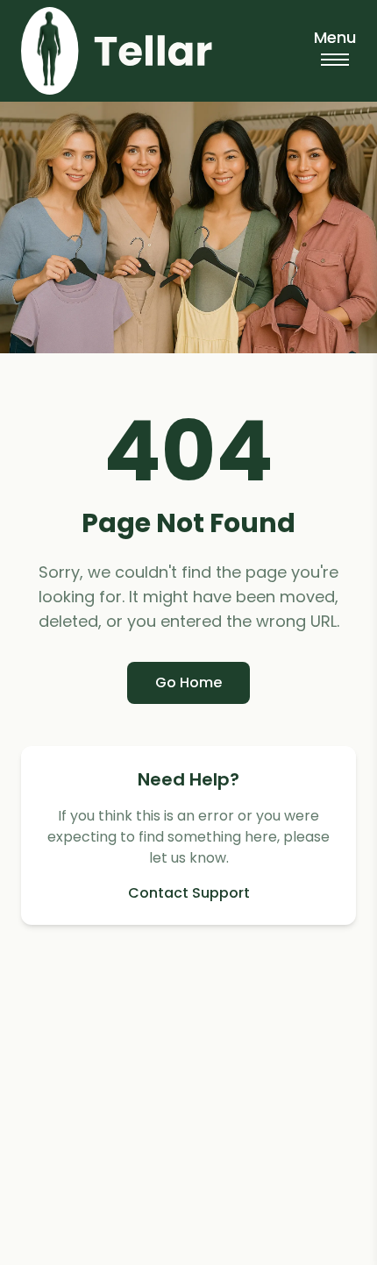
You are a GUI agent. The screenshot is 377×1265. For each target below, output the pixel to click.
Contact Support (189, 893)
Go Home (188, 682)
